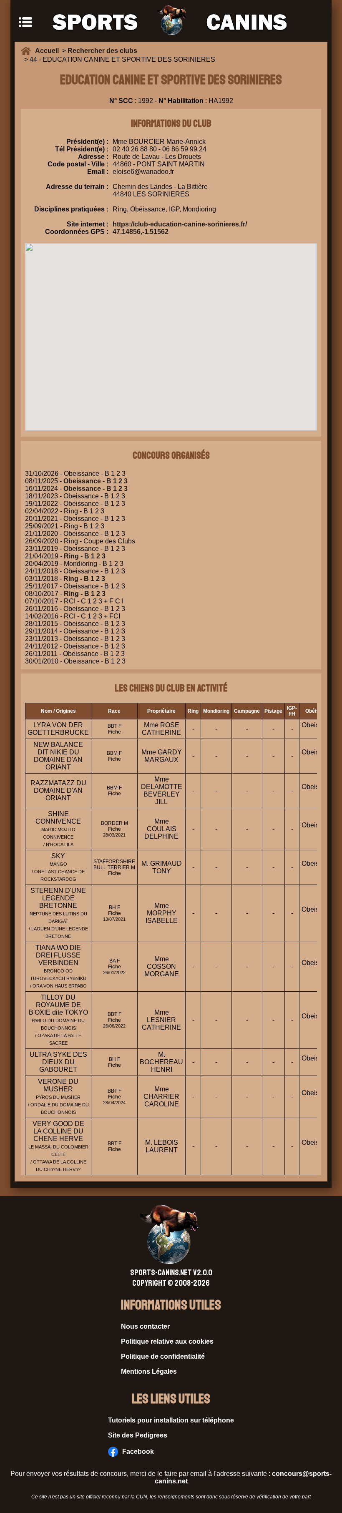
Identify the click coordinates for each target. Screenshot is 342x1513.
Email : (97, 171)
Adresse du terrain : (77, 186)
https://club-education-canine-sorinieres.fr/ (180, 224)
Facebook (138, 1451)
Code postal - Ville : (78, 164)
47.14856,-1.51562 (140, 231)
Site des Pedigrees (137, 1435)
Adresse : (93, 156)
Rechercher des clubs (102, 50)
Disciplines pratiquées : (71, 209)
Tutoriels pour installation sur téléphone (171, 1420)
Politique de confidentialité (163, 1356)
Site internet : (87, 224)
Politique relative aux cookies (167, 1341)
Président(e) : (87, 141)
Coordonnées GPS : (76, 231)
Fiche (114, 732)
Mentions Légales (149, 1371)
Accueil (48, 50)
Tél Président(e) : (81, 149)
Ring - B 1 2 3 (85, 556)
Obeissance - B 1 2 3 (95, 481)
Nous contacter (145, 1326)
